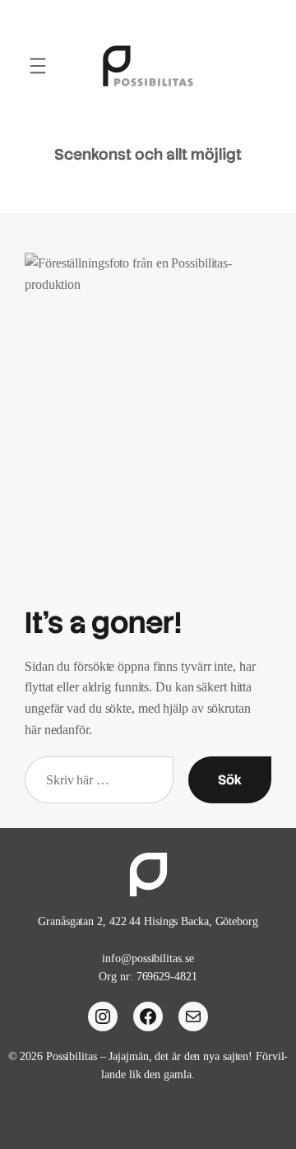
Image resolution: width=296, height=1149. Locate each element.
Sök (230, 779)
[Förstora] (250, 274)
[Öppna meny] (38, 66)
